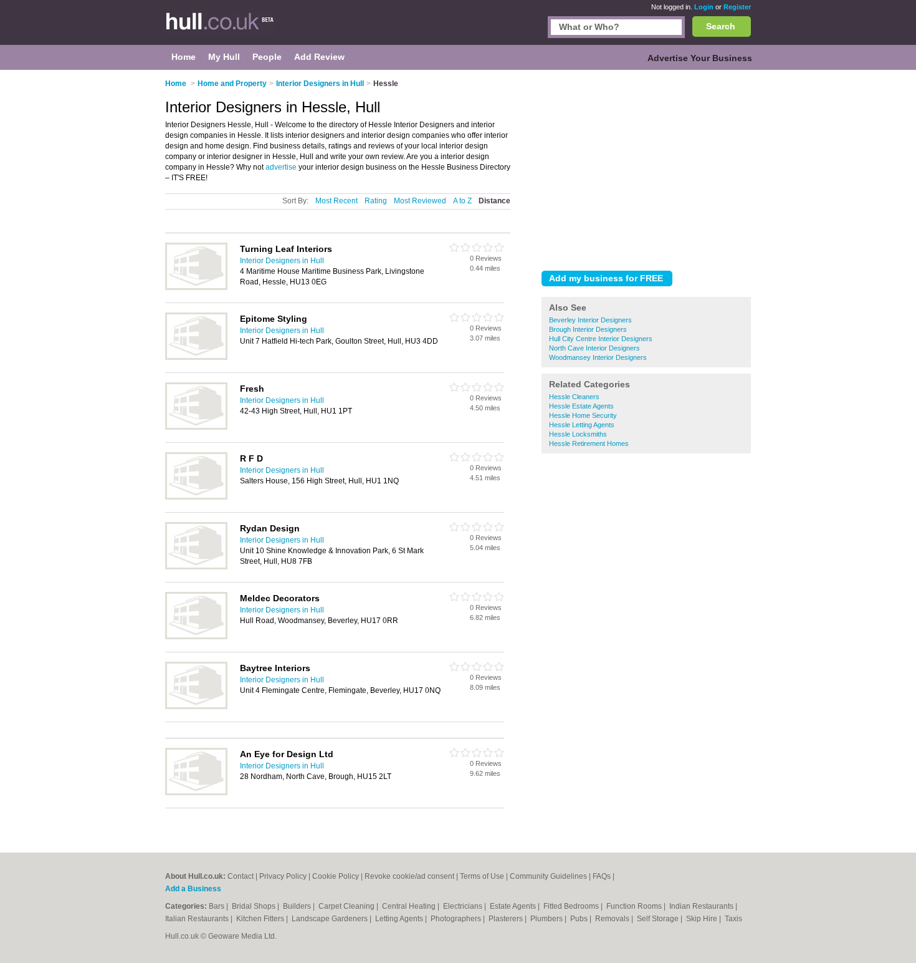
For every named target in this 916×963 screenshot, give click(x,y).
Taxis (733, 918)
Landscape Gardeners (331, 918)
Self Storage (658, 918)
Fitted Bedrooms (572, 906)
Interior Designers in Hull (282, 260)
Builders (298, 906)
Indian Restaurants (702, 906)
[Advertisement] (646, 167)
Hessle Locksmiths (578, 434)
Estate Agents (514, 906)
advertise (281, 167)
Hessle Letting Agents (581, 424)
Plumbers (547, 918)
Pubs (579, 918)
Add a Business (193, 888)
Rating (376, 200)
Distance (494, 200)
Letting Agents (400, 918)
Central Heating (409, 906)
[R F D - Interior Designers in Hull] (196, 497)
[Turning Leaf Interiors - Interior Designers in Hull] (196, 287)
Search (720, 26)
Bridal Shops (254, 906)
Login (703, 7)
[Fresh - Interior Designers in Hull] (196, 427)
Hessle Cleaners (574, 396)
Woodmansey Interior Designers (598, 357)
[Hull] (227, 28)
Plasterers (507, 918)
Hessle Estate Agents (581, 406)
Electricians (463, 906)
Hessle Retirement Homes (589, 443)
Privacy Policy (283, 876)
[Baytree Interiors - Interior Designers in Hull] (196, 706)
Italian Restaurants (198, 918)
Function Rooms (635, 906)
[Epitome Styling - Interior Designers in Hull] (196, 357)
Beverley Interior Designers (590, 320)
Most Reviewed (420, 200)
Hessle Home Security (583, 415)
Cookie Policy (335, 876)
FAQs (602, 876)
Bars (217, 906)
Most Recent (336, 200)
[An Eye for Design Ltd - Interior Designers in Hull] (196, 792)
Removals (613, 918)
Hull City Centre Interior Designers (600, 338)
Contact (240, 876)
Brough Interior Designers (588, 329)
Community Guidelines (548, 876)
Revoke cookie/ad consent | (412, 876)
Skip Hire (702, 918)
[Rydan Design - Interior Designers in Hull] (196, 567)
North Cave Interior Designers (594, 348)
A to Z (462, 200)
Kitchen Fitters (261, 918)
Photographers (457, 918)
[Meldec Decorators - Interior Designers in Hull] (196, 636)
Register (737, 7)
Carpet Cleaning (347, 906)
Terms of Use (482, 876)
